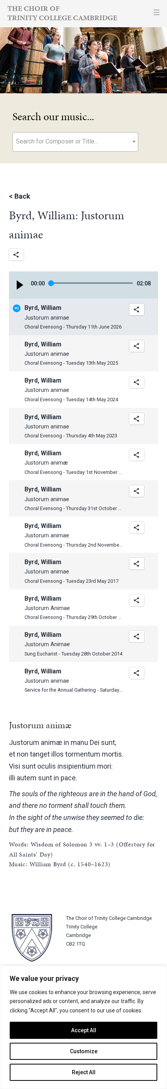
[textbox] (75, 141)
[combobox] (75, 142)
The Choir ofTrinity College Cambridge (62, 13)
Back (22, 196)
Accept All (83, 1030)
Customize (83, 1051)
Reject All (84, 1072)
